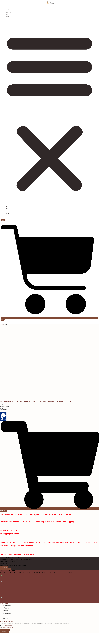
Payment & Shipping (7, 605)
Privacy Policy (5, 610)
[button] (49, 112)
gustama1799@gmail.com (8, 627)
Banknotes (9, 11)
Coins (7, 9)
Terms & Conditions (6, 608)
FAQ (4, 606)
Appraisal (9, 12)
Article (8, 14)
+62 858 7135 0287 (8, 625)
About (8, 16)
